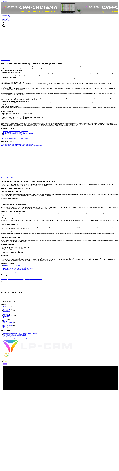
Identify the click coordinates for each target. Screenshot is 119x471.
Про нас (5, 19)
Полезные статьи (11, 137)
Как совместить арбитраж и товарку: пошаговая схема (16, 269)
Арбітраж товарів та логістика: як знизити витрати (15, 334)
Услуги (5, 327)
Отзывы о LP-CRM (7, 324)
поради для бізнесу (12, 138)
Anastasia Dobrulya (10, 177)
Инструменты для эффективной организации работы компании (18, 133)
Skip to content (4, 1)
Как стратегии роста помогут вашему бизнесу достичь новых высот (19, 134)
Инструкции (6, 316)
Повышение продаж (8, 325)
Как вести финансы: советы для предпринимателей (15, 131)
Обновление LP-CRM (8, 322)
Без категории (6, 311)
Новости (5, 321)
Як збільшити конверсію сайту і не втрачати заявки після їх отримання (20, 333)
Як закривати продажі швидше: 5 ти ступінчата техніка (17, 144)
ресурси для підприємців (22, 138)
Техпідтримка (6, 20)
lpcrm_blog (8, 60)
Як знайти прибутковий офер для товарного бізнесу (15, 336)
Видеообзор (6, 312)
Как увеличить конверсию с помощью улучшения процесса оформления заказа (21, 145)
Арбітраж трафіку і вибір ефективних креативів (14, 335)
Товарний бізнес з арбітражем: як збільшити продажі (15, 338)
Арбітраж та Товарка (8, 16)
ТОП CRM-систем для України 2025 (11, 265)
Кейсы (4, 320)
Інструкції (5, 18)
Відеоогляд (5, 314)
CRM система (6, 15)
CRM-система (6, 308)
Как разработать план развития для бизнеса (13, 132)
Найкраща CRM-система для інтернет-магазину (14, 267)
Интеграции (6, 317)
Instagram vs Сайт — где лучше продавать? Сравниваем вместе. (18, 268)
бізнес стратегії (4, 138)
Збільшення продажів (8, 315)
